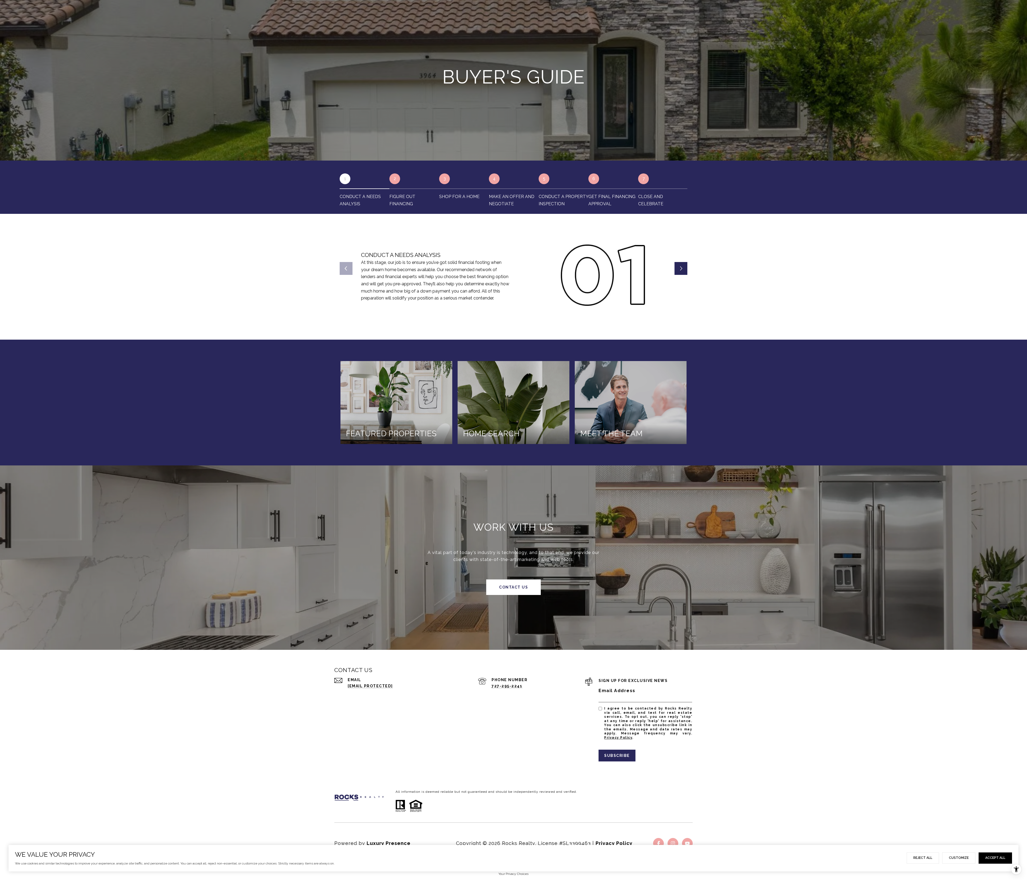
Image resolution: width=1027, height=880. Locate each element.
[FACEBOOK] (658, 843)
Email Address (617, 690)
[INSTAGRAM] (673, 843)
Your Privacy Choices (513, 874)
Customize (959, 858)
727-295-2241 (507, 686)
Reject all (922, 858)
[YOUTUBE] (687, 843)
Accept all (995, 858)
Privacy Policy (618, 737)
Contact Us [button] (513, 587)
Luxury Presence (389, 843)
